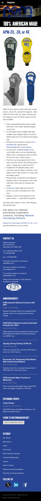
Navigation (11, 2)
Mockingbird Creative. (14, 498)
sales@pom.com (8, 263)
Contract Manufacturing (10, 457)
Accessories (7, 449)
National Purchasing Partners (18, 217)
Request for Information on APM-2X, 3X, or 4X (20, 223)
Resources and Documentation (13, 469)
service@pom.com (9, 269)
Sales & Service (8, 465)
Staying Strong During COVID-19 (17, 344)
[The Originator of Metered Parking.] (17, 16)
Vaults (5, 446)
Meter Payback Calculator (11, 453)
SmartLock (10, 188)
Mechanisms (7, 442)
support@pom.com (9, 275)
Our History (6, 438)
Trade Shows (8, 403)
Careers (5, 461)
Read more (13, 315)
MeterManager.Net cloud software (19, 147)
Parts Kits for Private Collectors (13, 473)
